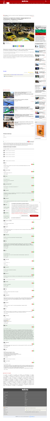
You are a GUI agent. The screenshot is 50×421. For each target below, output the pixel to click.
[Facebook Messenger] (17, 46)
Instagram (15, 74)
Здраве (26, 402)
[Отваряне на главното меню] (4, 1)
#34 (7, 231)
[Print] (23, 46)
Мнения (26, 393)
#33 (8, 166)
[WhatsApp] (15, 46)
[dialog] (25, 210)
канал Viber (20, 74)
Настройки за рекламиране (19, 212)
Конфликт (5, 402)
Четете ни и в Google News (9, 76)
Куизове (26, 405)
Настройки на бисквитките (15, 213)
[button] (16, 217)
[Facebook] (13, 46)
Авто (25, 396)
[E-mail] (19, 46)
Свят (4, 393)
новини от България (40, 43)
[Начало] (25, 1)
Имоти (5, 396)
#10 (7, 328)
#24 (7, 318)
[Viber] (21, 46)
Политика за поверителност (24, 213)
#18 (7, 253)
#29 (7, 285)
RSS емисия (6, 407)
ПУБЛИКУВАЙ (32, 141)
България (6, 15)
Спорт (5, 399)
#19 (7, 262)
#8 (7, 166)
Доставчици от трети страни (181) (24, 208)
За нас (4, 408)
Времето (5, 403)
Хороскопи (26, 399)
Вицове (5, 405)
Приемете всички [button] (34, 215)
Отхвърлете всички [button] (24, 215)
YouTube (18, 74)
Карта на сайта (5, 409)
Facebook (12, 74)
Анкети (26, 403)
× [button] (39, 202)
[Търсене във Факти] (46, 1)
